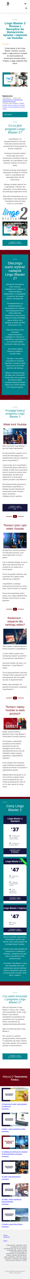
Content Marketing (7, 99)
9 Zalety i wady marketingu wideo (13, 1129)
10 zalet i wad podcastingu (11, 1177)
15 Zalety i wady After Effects (12, 1224)
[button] (25, 3)
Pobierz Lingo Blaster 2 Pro (15, 898)
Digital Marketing (18, 99)
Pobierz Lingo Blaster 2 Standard (15, 851)
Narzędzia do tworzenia (9, 101)
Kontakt (5, 1240)
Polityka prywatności (6, 1236)
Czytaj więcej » (5, 1108)
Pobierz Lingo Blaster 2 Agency (15, 930)
